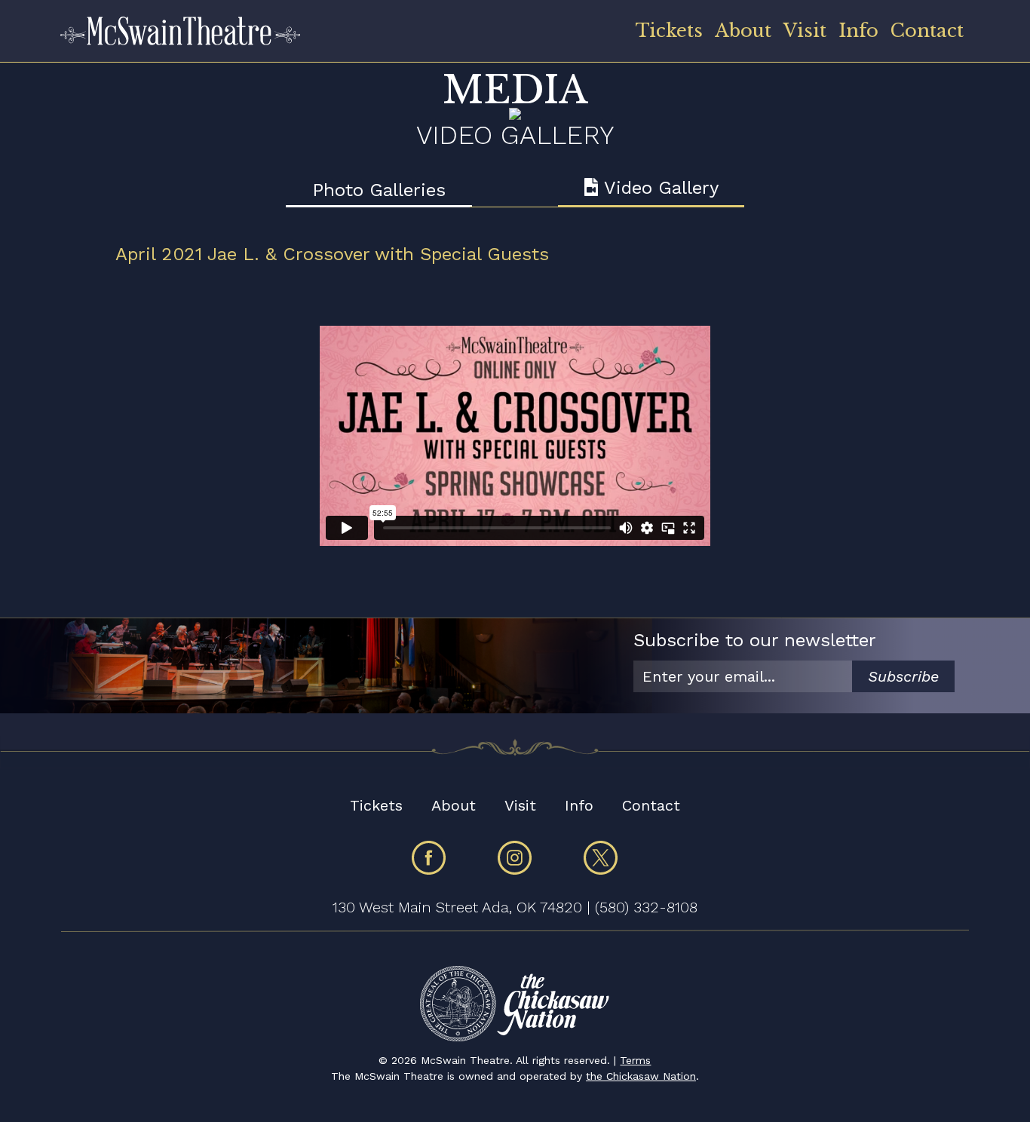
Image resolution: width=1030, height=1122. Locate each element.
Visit (804, 30)
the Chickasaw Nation (641, 1076)
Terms (635, 1060)
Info (858, 30)
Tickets (669, 30)
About (743, 30)
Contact (927, 30)
